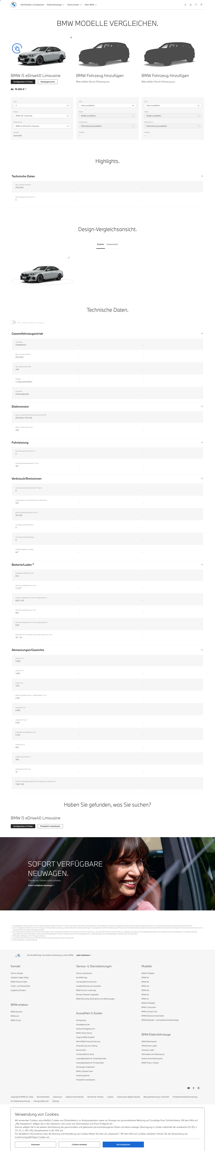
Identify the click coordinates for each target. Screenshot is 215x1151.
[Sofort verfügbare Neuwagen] (107, 873)
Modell (15, 112)
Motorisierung (17, 122)
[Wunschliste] (196, 4)
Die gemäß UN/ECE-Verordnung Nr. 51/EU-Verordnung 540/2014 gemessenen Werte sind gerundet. (43, 938)
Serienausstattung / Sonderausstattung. (25, 940)
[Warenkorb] (191, 4)
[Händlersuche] (201, 4)
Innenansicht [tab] (112, 244)
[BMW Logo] (14, 5)
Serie (15, 101)
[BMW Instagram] (198, 1088)
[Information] (25, 89)
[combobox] (42, 105)
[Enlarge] (68, 258)
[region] (42, 272)
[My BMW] (185, 4)
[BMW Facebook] (193, 1088)
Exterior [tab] (100, 244)
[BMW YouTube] (188, 1088)
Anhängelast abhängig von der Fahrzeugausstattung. (29, 936)
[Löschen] (71, 37)
